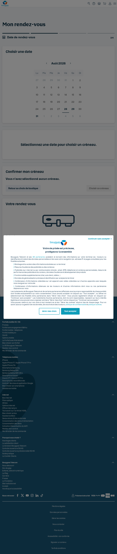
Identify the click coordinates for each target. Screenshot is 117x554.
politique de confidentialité (75, 305)
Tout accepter (70, 311)
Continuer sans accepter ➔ (100, 239)
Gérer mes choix (49, 311)
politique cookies (95, 305)
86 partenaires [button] (39, 257)
